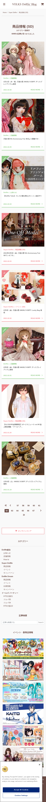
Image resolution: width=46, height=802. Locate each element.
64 (17, 511)
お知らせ (7, 553)
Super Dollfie (13, 12)
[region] (21, 781)
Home (5, 12)
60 (34, 506)
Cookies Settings (21, 795)
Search (40, 622)
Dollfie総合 (6, 550)
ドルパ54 (7, 603)
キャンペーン (8, 573)
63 (12, 511)
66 (28, 511)
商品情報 (7, 566)
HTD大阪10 (8, 606)
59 (28, 506)
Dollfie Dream (7, 576)
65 (23, 511)
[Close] (39, 764)
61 (39, 506)
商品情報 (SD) (23, 12)
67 (33, 511)
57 (18, 506)
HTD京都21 (8, 596)
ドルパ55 (7, 599)
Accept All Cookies (21, 790)
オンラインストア (24, 531)
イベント (7, 570)
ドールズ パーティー (10, 593)
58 (23, 506)
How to (6, 559)
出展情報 (7, 586)
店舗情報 (7, 556)
